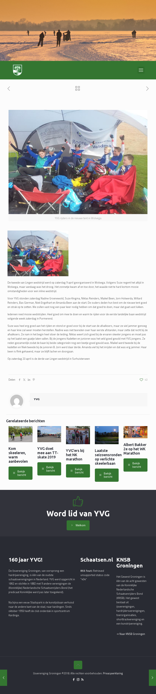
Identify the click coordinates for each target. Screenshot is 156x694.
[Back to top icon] (78, 665)
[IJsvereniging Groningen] (17, 70)
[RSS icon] (82, 679)
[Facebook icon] (73, 679)
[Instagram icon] (78, 679)
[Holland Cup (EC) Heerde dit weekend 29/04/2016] (152, 678)
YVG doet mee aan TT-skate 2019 (47, 452)
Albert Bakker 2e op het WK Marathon (135, 449)
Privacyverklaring (113, 673)
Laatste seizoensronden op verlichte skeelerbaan (108, 456)
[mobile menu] (141, 70)
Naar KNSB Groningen (132, 634)
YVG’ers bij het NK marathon (75, 454)
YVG (37, 399)
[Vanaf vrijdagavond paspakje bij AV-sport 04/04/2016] (3, 678)
